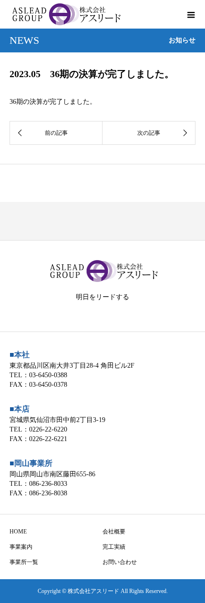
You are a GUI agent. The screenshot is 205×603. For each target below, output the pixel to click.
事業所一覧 (24, 562)
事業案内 (21, 546)
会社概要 (113, 531)
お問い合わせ (119, 562)
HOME (18, 531)
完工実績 (113, 546)
